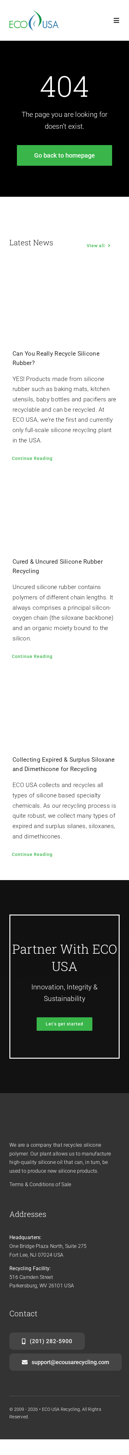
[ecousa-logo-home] (35, 13)
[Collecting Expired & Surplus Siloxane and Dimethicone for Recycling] (64, 709)
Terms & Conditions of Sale (40, 1184)
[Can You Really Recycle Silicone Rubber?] (64, 303)
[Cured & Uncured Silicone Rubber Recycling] (64, 511)
